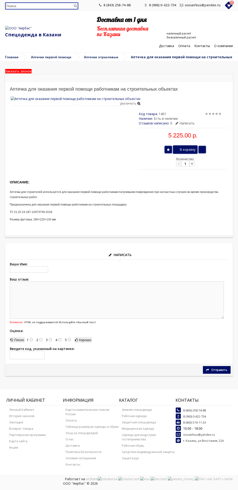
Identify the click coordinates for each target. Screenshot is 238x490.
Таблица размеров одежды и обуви (92, 427)
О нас (70, 439)
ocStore (92, 479)
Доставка (166, 46)
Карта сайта (18, 441)
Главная (11, 57)
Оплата (184, 46)
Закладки (16, 422)
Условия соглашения (81, 458)
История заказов (21, 416)
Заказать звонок (18, 71)
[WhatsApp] (138, 5)
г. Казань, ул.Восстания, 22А (203, 441)
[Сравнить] (202, 150)
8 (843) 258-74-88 (117, 5)
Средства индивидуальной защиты (148, 452)
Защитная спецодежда (139, 422)
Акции (13, 447)
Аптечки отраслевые (101, 57)
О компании (223, 46)
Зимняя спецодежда (137, 410)
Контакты (202, 46)
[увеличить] (75, 98)
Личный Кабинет (21, 410)
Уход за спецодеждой (82, 433)
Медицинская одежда (138, 428)
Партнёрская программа (27, 435)
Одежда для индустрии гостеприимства (139, 437)
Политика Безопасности (84, 452)
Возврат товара (21, 428)
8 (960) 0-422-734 (162, 5)
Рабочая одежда (134, 416)
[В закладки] (168, 150)
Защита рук (130, 458)
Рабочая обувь (133, 445)
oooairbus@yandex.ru (203, 5)
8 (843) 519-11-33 (194, 422)
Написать (187, 123)
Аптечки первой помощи (51, 57)
